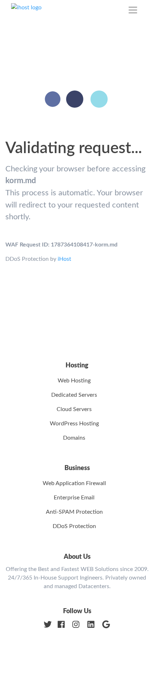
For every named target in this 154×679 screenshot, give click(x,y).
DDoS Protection (74, 526)
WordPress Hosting (74, 423)
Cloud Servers (74, 409)
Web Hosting (74, 381)
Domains (74, 438)
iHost (64, 259)
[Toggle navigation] (133, 10)
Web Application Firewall (74, 483)
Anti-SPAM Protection (74, 512)
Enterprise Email (74, 497)
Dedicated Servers (74, 395)
